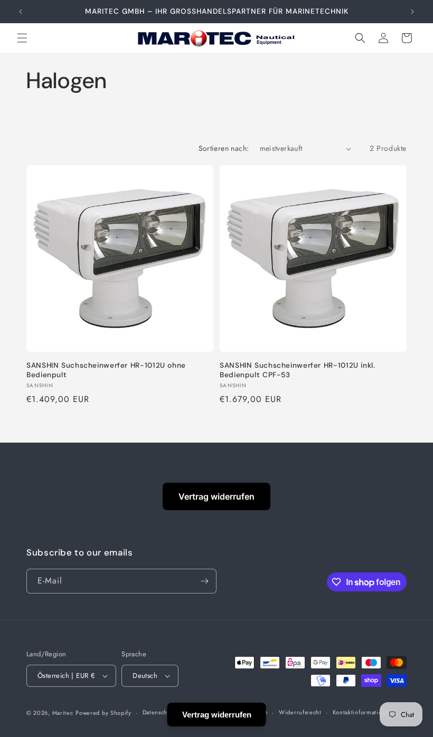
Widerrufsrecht (300, 712)
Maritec (62, 713)
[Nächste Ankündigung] (412, 11)
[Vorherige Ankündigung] (20, 11)
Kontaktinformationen (363, 712)
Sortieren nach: (224, 148)
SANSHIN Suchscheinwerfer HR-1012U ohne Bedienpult (106, 370)
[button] (22, 38)
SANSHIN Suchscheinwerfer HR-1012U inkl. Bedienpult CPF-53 (297, 370)
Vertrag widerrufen (216, 496)
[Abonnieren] (204, 581)
